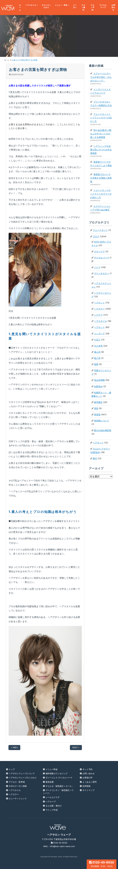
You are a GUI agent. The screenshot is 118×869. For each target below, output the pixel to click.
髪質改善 (50, 782)
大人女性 (98, 346)
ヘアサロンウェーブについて (22, 773)
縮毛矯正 (98, 402)
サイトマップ (88, 790)
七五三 (97, 339)
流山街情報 (99, 380)
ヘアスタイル (30, 5)
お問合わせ (113, 7)
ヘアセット (99, 327)
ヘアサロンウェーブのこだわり (23, 778)
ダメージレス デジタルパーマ (59, 778)
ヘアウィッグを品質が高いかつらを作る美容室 (101, 149)
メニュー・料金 (61, 5)
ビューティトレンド (18, 798)
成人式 (97, 352)
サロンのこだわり (46, 6)
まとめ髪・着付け (54, 806)
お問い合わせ (88, 773)
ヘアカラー (99, 309)
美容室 (97, 414)
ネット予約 (87, 769)
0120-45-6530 (102, 864)
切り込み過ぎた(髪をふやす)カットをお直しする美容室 (100, 133)
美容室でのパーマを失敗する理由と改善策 (101, 178)
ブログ (96, 236)
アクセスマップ (103, 6)
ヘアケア (98, 315)
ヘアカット (99, 302)
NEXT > (75, 747)
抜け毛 (97, 358)
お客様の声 (87, 778)
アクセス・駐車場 (17, 782)
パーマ (97, 267)
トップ (12, 769)
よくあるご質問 (89, 782)
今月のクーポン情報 (18, 786)
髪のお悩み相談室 (102, 430)
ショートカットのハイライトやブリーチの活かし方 (101, 194)
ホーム (20, 7)
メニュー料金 (52, 769)
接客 (96, 364)
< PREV (14, 747)
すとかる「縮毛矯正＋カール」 (60, 786)
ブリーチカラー (101, 273)
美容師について (101, 420)
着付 (95, 458)
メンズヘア (99, 333)
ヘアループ (51, 801)
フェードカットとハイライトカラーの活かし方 (101, 117)
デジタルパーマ (101, 257)
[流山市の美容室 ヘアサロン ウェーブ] (7, 7)
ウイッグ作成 (52, 810)
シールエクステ (53, 797)
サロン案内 (83, 7)
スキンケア (99, 251)
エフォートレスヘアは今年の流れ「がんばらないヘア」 (101, 77)
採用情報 (86, 786)
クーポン (75, 6)
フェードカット (100, 230)
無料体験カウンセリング (57, 773)
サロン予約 (92, 7)
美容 (96, 408)
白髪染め (98, 386)
